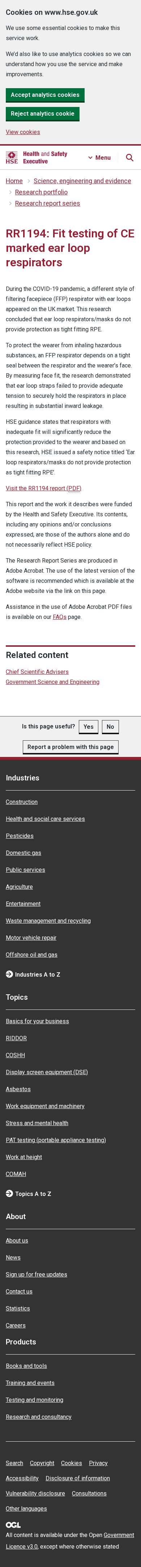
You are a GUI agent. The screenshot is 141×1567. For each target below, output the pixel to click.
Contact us (19, 1291)
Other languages (26, 1508)
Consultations (89, 1493)
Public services (25, 869)
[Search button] (129, 157)
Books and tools (26, 1365)
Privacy (98, 1463)
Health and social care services (45, 818)
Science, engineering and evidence (82, 181)
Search (14, 1463)
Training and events (30, 1382)
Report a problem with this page (70, 747)
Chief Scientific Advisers (37, 671)
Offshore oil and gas (31, 954)
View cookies (23, 132)
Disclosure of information (78, 1478)
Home (14, 181)
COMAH (16, 1174)
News (13, 1257)
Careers (16, 1325)
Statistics (18, 1308)
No (110, 726)
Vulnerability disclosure (35, 1493)
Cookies (71, 1463)
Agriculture (19, 886)
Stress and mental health (37, 1123)
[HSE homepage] (36, 157)
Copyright (42, 1463)
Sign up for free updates (36, 1274)
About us (17, 1240)
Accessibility (22, 1478)
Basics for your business (37, 1021)
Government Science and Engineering (52, 682)
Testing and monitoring (34, 1399)
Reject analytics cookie (42, 113)
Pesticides (20, 835)
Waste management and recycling (48, 920)
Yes (89, 726)
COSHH (15, 1055)
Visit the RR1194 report (43, 488)
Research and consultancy (39, 1416)
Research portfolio (41, 192)
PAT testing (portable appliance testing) (56, 1140)
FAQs (60, 617)
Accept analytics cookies (45, 94)
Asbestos (18, 1089)
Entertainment (23, 903)
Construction (22, 801)
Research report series (47, 203)
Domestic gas (23, 852)
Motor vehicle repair (31, 937)
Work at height (24, 1157)
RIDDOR (16, 1038)
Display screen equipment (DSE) (47, 1072)
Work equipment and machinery (45, 1106)
